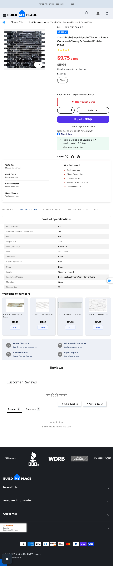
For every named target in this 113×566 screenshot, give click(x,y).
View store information (73, 147)
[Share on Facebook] (72, 157)
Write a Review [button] (96, 404)
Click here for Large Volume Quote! (75, 94)
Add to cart (93, 110)
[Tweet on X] (67, 157)
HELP (72, 4)
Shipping (61, 69)
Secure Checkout (78, 209)
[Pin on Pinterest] (78, 157)
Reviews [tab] (12, 409)
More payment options (83, 126)
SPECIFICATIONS (28, 209)
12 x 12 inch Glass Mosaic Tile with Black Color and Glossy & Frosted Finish (61, 22)
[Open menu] (4, 15)
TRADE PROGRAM (46, 4)
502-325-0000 (62, 4)
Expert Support (52, 209)
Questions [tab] (31, 409)
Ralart (59, 27)
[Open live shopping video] (110, 280)
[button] (107, 13)
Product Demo (87, 101)
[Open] (7, 559)
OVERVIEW (8, 209)
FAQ (96, 209)
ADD (15, 327)
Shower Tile (17, 22)
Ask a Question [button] (71, 404)
